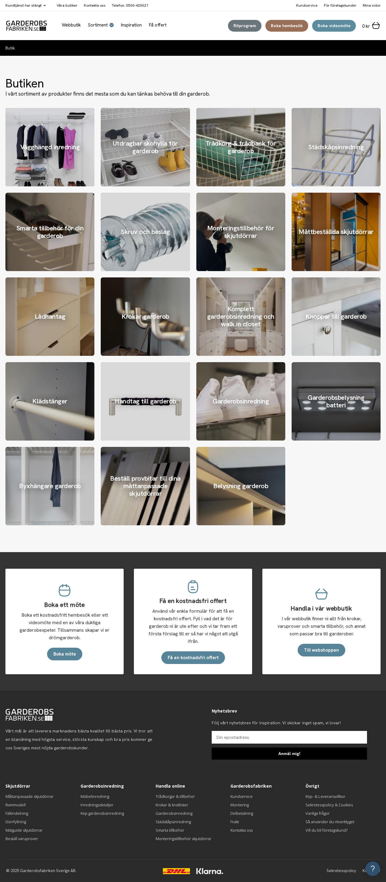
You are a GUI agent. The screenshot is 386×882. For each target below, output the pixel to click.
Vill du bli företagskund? (326, 830)
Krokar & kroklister (172, 805)
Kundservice (241, 796)
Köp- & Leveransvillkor (325, 796)
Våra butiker (67, 5)
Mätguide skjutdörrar (24, 830)
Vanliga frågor (317, 813)
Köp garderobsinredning (102, 813)
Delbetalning (241, 813)
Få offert (157, 25)
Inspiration (131, 25)
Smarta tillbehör (170, 830)
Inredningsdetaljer (97, 805)
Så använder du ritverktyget (329, 821)
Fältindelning (16, 813)
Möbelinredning (95, 796)
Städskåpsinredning (173, 821)
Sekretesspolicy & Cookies (329, 805)
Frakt (234, 821)
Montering (239, 805)
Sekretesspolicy (341, 870)
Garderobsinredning (174, 813)
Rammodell (15, 805)
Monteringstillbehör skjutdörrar (183, 838)
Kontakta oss (95, 5)
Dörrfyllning (15, 821)
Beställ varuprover (21, 838)
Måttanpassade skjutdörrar (29, 796)
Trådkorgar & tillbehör (175, 796)
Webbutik (71, 25)
